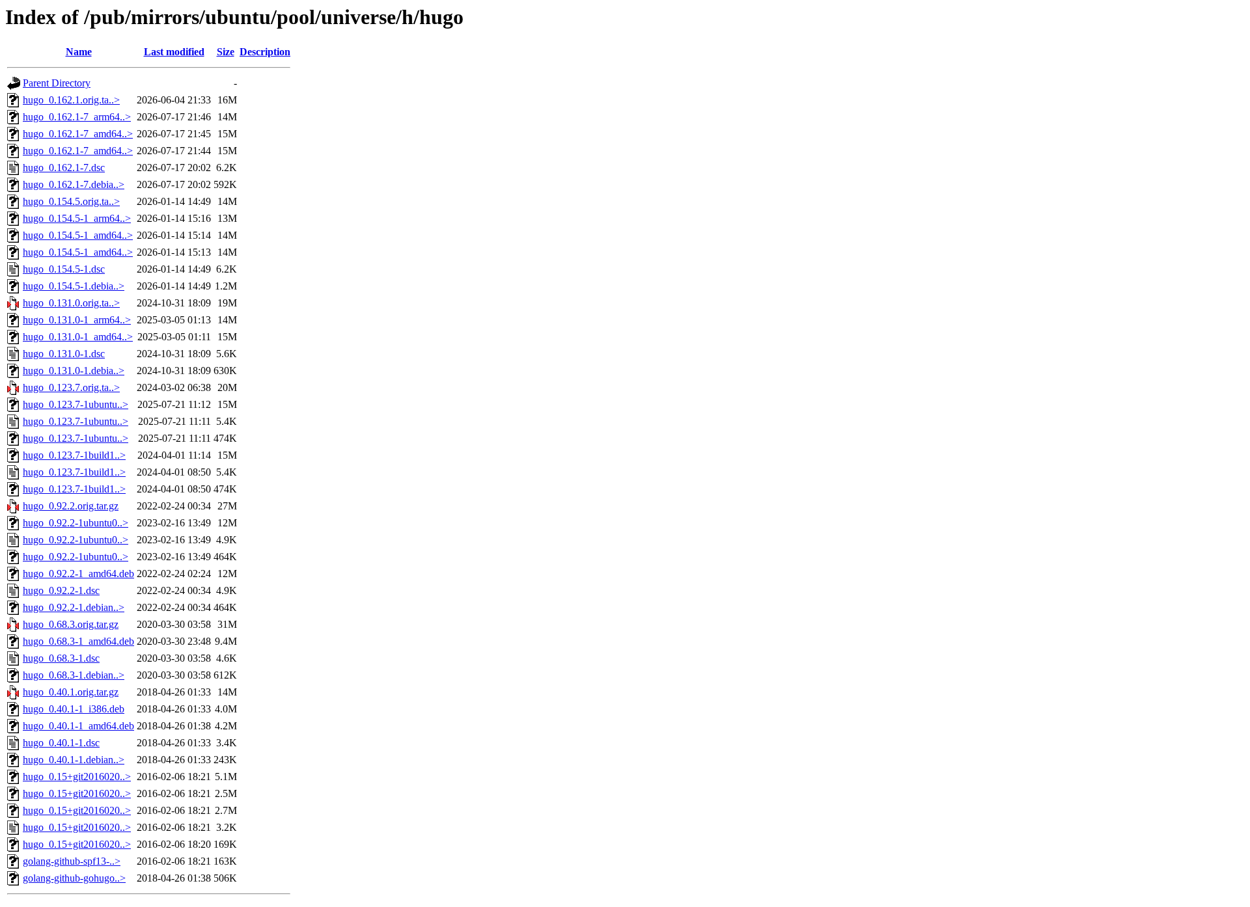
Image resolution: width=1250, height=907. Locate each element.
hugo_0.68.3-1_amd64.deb (78, 641)
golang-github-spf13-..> (71, 861)
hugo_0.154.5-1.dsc (64, 269)
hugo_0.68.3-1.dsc (61, 658)
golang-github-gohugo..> (74, 878)
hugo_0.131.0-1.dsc (64, 353)
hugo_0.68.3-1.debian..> (73, 675)
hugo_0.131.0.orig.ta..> (71, 302)
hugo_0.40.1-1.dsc (61, 742)
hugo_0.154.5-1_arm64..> (77, 218)
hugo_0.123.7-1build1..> (74, 455)
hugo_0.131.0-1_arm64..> (77, 319)
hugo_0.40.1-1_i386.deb (73, 708)
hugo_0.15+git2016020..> (77, 776)
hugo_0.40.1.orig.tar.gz (70, 691)
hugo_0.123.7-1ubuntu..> (75, 404)
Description (265, 51)
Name (79, 51)
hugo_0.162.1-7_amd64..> (78, 133)
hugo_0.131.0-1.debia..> (73, 370)
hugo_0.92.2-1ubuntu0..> (75, 522)
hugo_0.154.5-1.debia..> (73, 285)
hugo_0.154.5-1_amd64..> (78, 235)
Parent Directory (56, 82)
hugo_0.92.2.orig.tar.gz (70, 505)
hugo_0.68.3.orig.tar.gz (70, 624)
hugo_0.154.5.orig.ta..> (71, 201)
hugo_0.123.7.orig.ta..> (71, 387)
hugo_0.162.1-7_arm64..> (77, 116)
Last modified (174, 51)
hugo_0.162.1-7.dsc (64, 167)
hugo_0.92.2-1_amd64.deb (78, 573)
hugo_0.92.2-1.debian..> (73, 607)
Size (225, 51)
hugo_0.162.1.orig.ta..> (71, 99)
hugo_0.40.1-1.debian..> (73, 759)
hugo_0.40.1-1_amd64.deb (78, 725)
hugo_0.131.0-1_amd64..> (78, 336)
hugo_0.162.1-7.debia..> (73, 184)
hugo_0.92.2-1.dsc (61, 590)
